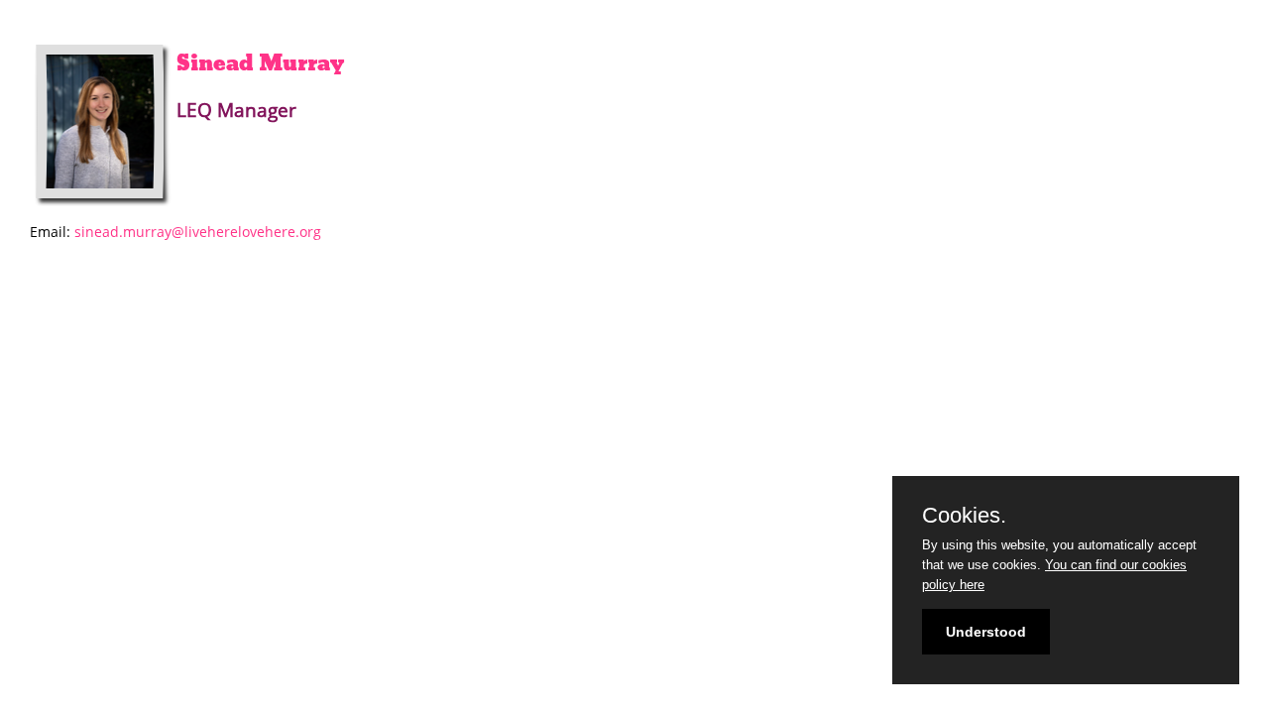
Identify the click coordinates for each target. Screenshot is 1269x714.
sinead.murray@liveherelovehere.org (197, 231)
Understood (986, 632)
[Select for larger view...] (103, 125)
